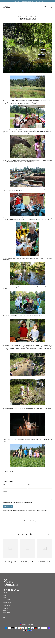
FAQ (4, 617)
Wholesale (5, 610)
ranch (26, 16)
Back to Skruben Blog (29, 521)
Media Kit (5, 608)
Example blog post (9, 562)
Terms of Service (40, 510)
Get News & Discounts (8, 615)
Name (4, 484)
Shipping (5, 597)
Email (29, 484)
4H (18, 16)
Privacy (5, 595)
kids (21, 16)
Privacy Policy (31, 510)
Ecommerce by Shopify (35, 633)
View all (50, 534)
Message (5, 491)
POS (27, 633)
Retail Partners (6, 612)
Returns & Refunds (7, 600)
